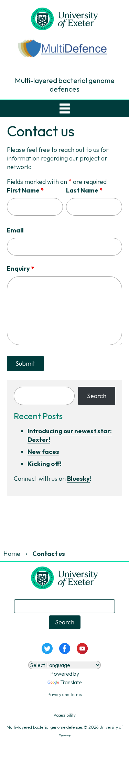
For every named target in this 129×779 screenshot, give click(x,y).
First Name (25, 190)
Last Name (84, 190)
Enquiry (20, 268)
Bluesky (78, 478)
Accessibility (65, 715)
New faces (43, 452)
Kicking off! (45, 464)
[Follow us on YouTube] (82, 648)
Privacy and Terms (64, 694)
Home (11, 554)
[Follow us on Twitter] (47, 648)
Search (96, 396)
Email (15, 230)
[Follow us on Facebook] (64, 648)
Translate (71, 682)
